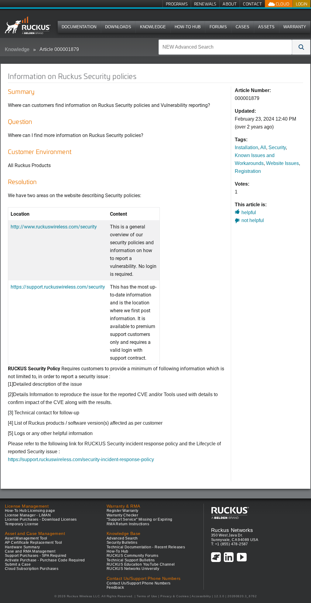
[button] (301, 47)
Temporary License (22, 524)
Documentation (79, 27)
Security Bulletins (122, 542)
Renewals (205, 3)
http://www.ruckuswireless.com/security (54, 226)
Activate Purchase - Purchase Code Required (45, 560)
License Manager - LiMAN (28, 515)
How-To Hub (188, 27)
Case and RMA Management (30, 551)
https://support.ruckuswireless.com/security (58, 286)
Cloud (282, 3)
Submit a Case (18, 564)
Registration (248, 171)
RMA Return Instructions (128, 524)
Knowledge (153, 27)
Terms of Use (147, 596)
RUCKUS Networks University (133, 569)
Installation (246, 147)
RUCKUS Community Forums (132, 555)
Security (277, 147)
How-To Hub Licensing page (30, 511)
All (263, 147)
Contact (252, 3)
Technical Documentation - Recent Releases (146, 547)
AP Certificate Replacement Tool (33, 542)
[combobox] (225, 47)
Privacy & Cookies (174, 596)
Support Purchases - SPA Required (36, 555)
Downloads (118, 27)
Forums (218, 27)
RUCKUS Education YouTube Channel (141, 564)
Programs (177, 3)
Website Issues (282, 163)
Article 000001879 (59, 49)
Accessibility (201, 596)
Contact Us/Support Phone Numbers (139, 583)
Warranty (294, 27)
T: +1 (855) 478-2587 (229, 544)
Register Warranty (122, 511)
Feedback (115, 587)
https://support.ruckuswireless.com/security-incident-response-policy (81, 459)
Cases (243, 27)
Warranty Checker (122, 515)
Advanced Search (122, 538)
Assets (266, 27)
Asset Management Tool (26, 538)
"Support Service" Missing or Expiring (140, 519)
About (230, 3)
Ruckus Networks (232, 530)
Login (301, 3)
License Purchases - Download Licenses (41, 519)
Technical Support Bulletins (131, 560)
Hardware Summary (22, 547)
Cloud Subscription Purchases (31, 569)
